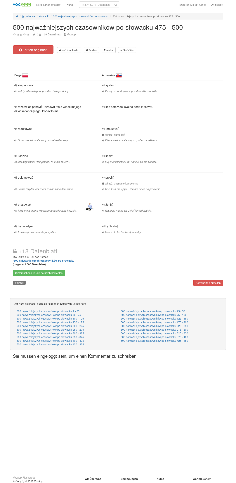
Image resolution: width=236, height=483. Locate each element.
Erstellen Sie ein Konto (192, 4)
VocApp (71, 34)
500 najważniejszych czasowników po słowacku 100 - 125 (50, 318)
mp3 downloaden (70, 49)
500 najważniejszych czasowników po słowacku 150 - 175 (50, 322)
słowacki (19, 282)
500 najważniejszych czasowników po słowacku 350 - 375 (50, 337)
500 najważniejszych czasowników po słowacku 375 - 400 (154, 337)
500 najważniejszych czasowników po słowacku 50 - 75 (49, 315)
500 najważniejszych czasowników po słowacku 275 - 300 (154, 329)
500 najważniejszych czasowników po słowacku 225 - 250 (154, 326)
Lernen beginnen (35, 49)
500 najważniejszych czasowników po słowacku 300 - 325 (50, 333)
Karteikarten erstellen (48, 4)
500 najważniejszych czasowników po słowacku (44, 260)
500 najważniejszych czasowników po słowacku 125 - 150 (154, 318)
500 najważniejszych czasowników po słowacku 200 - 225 (50, 326)
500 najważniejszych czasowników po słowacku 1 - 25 (48, 311)
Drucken (92, 49)
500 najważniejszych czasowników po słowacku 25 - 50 (153, 311)
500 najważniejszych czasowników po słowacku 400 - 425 (50, 340)
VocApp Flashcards (24, 477)
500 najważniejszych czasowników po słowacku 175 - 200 (154, 322)
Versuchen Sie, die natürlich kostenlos (40, 273)
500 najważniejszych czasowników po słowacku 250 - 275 (50, 329)
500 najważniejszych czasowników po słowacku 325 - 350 (154, 333)
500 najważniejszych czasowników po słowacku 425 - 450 (154, 340)
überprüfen (128, 49)
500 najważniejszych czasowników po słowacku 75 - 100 (154, 315)
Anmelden (217, 4)
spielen (110, 49)
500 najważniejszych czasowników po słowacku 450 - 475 (50, 344)
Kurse (70, 4)
